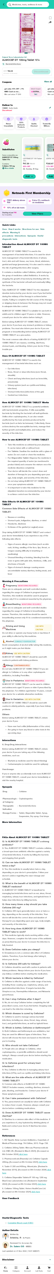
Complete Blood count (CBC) (20, 1223)
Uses (4, 229)
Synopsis (31, 236)
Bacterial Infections (13, 64)
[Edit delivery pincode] (50, 107)
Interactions (20, 236)
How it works (14, 229)
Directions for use (30, 229)
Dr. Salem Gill (17, 1246)
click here (23, 1154)
